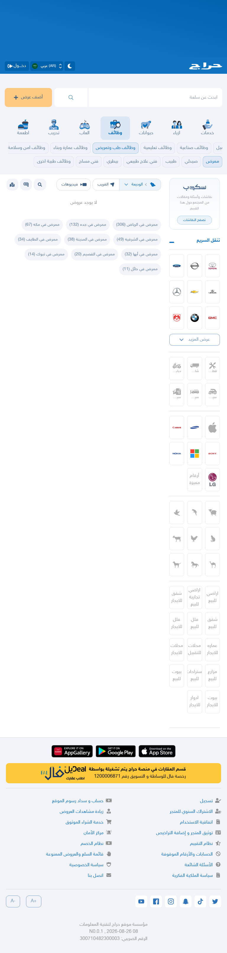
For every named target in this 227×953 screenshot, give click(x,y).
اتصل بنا (95, 876)
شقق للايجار (176, 597)
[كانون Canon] (176, 427)
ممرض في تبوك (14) (46, 254)
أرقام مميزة (194, 479)
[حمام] (176, 512)
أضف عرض (32, 97)
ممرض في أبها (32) (141, 254)
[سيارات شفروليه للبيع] (194, 291)
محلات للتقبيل (194, 649)
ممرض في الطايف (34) (38, 239)
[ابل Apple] (212, 427)
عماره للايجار (212, 649)
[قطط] (212, 538)
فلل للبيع (195, 623)
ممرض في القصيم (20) (94, 254)
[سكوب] (26, 184)
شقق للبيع (212, 623)
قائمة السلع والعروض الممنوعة (74, 854)
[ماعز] (176, 538)
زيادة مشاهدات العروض (81, 812)
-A (13, 901)
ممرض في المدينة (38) (87, 239)
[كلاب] (176, 564)
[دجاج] (194, 538)
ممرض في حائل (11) (140, 269)
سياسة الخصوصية (86, 865)
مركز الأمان (93, 833)
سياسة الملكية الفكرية (192, 876)
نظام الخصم (92, 844)
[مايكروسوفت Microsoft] (194, 453)
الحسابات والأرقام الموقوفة (187, 854)
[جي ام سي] (212, 317)
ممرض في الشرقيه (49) (137, 239)
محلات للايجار (177, 649)
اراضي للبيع (212, 597)
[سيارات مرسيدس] (176, 291)
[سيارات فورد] (176, 265)
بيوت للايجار (212, 701)
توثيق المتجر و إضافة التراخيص (184, 833)
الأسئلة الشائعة (199, 865)
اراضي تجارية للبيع (194, 597)
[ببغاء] (194, 512)
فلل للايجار (176, 623)
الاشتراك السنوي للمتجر (191, 812)
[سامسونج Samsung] (194, 427)
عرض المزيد (199, 339)
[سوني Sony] (212, 453)
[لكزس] (212, 291)
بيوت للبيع (176, 675)
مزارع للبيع (212, 675)
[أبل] (212, 564)
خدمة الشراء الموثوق (84, 822)
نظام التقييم (201, 844)
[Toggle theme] (69, 66)
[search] (70, 97)
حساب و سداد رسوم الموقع (77, 801)
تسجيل (206, 801)
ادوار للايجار (194, 701)
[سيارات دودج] (176, 317)
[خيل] (194, 564)
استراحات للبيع (194, 675)
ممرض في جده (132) (87, 224)
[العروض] (12, 184)
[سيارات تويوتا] (212, 265)
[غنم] (212, 512)
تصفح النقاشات (194, 220)
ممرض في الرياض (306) (137, 224)
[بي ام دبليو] (194, 317)
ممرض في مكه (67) (42, 224)
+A (34, 901)
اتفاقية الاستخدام (196, 822)
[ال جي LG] (212, 479)
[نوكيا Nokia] (176, 453)
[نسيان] (194, 265)
